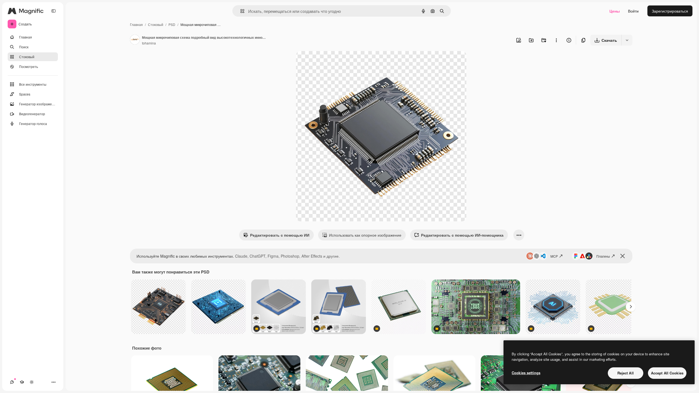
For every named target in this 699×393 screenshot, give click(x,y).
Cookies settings (526, 372)
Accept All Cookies (667, 373)
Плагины (603, 256)
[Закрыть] (622, 256)
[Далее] (631, 306)
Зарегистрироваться (670, 11)
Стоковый (155, 24)
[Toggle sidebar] (53, 11)
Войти (633, 11)
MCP (554, 256)
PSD (171, 24)
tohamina (149, 43)
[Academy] (21, 382)
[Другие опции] (556, 40)
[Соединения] (12, 382)
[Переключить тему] (31, 382)
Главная (136, 24)
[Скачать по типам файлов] (626, 40)
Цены (614, 11)
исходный (332, 61)
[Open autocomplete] (240, 11)
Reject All (625, 373)
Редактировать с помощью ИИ (279, 235)
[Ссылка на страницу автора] (135, 40)
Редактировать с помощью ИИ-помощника (462, 235)
